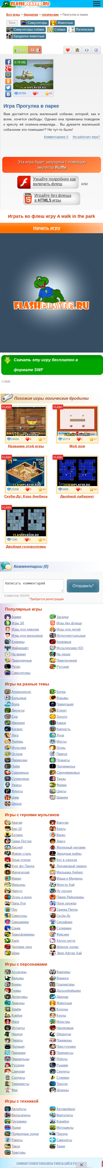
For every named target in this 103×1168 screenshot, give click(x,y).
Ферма (61, 785)
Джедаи (62, 997)
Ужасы (17, 785)
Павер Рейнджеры (70, 897)
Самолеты (64, 1140)
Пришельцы (20, 1059)
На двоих (63, 654)
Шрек (16, 953)
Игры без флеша (69, 623)
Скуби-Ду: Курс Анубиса (26, 496)
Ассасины (19, 972)
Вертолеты (64, 1115)
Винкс (61, 835)
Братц (61, 829)
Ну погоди (64, 891)
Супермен (64, 928)
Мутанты (18, 1028)
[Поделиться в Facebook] (8, 62)
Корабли (62, 1121)
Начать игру (46, 227)
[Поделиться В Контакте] (8, 94)
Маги (15, 1022)
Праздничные (22, 660)
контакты (46, 1163)
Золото (61, 717)
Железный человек (71, 847)
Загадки (62, 617)
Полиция (18, 1046)
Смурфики (64, 922)
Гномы (16, 990)
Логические (84, 29)
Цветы (61, 791)
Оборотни (63, 1034)
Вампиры (63, 972)
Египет (61, 710)
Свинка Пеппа (67, 909)
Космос (17, 729)
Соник (16, 928)
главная (22, 1163)
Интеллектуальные (71, 635)
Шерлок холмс (67, 947)
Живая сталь (21, 853)
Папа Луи (19, 903)
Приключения (66, 660)
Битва (61, 692)
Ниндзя (17, 1034)
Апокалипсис (21, 692)
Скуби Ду (63, 916)
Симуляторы (37, 23)
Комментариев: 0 (56, 137)
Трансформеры (23, 934)
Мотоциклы (65, 1127)
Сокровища (20, 772)
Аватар (17, 822)
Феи (15, 1090)
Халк (15, 941)
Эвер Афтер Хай (69, 953)
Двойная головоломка (26, 546)
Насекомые (65, 1028)
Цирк (15, 797)
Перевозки (19, 760)
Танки (60, 1146)
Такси (16, 1146)
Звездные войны (69, 853)
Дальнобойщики (68, 990)
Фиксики (62, 934)
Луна (60, 735)
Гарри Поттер (22, 841)
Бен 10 (17, 829)
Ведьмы (18, 978)
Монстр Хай (65, 885)
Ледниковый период (71, 866)
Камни (61, 723)
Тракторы (19, 1152)
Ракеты (17, 1140)
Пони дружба (66, 903)
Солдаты (18, 1077)
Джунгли (18, 710)
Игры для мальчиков (27, 635)
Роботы (62, 1059)
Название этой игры (26, 446)
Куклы (61, 1015)
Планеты (63, 760)
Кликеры (18, 642)
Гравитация (65, 704)
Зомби (16, 1009)
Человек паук (22, 947)
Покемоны (64, 1040)
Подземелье (65, 766)
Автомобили (65, 1109)
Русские (62, 667)
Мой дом (77, 446)
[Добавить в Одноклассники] (8, 81)
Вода (15, 704)
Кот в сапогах (66, 860)
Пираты (17, 1040)
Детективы (20, 997)
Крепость (63, 729)
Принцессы (64, 1053)
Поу (14, 909)
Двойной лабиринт (77, 496)
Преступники (66, 1046)
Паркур (61, 754)
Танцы (61, 779)
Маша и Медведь (69, 878)
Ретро (16, 667)
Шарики (62, 797)
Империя (18, 723)
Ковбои (17, 1015)
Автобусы (19, 1109)
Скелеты (63, 1071)
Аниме (16, 617)
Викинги (62, 978)
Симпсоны (19, 916)
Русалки (18, 1065)
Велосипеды (21, 1115)
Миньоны (18, 885)
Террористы (20, 1084)
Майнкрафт (20, 648)
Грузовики (19, 1121)
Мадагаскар (21, 872)
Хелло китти (65, 941)
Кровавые (63, 642)
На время (19, 654)
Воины (16, 984)
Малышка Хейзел (69, 872)
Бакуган (62, 822)
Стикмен (62, 1077)
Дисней (17, 847)
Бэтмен (17, 835)
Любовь (17, 741)
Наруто (17, 891)
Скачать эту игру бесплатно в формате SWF (46, 365)
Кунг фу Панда (23, 866)
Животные (65, 23)
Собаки (59, 29)
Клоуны (62, 1009)
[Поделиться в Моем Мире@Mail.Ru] (8, 75)
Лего (15, 735)
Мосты (61, 741)
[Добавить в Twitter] (8, 88)
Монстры (63, 1022)
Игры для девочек (25, 629)
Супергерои (20, 779)
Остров (17, 754)
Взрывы (62, 698)
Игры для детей (68, 629)
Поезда (62, 1134)
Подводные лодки (25, 1134)
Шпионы (62, 1090)
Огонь (61, 748)
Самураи (18, 1071)
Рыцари (62, 1065)
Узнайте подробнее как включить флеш (54, 181)
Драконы (18, 1003)
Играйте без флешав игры (52, 197)
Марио (16, 878)
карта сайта (64, 1163)
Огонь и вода (22, 897)
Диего (60, 841)
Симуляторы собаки (29, 29)
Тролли (62, 1084)
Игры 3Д (18, 623)
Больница (19, 698)
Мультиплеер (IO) (69, 648)
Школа (17, 804)
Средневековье (68, 772)
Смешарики (20, 922)
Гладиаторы (65, 984)
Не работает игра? (86, 137)
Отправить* (83, 586)
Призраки (19, 1053)
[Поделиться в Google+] (8, 68)
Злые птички (21, 860)
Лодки (16, 1127)
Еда (15, 717)
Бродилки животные (29, 36)
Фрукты (17, 791)
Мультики (19, 748)
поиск (34, 1163)
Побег (16, 766)
